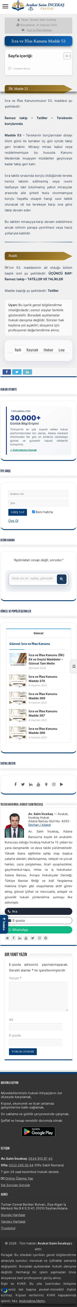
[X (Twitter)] (33, 938)
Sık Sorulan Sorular (15, 1185)
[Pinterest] (45, 938)
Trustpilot (8, 1228)
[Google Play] (61, 784)
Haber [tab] (48, 350)
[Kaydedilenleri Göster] (74, 666)
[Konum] (46, 784)
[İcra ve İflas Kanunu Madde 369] (18, 698)
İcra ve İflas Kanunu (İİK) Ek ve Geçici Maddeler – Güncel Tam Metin (46, 659)
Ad (11, 1020)
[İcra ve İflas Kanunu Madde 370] (18, 681)
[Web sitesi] (7, 938)
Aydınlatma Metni (32, 1301)
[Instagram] (39, 938)
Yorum (15, 978)
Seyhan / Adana (39, 825)
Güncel (38, 633)
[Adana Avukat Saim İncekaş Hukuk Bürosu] (38, 5)
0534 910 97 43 (40, 1159)
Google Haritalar (13, 1215)
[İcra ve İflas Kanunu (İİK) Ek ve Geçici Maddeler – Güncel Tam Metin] (18, 659)
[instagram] (53, 784)
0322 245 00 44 (21, 1165)
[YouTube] (26, 938)
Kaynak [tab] (32, 350)
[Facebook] (15, 784)
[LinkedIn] (30, 784)
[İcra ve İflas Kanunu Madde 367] (18, 715)
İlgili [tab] (18, 350)
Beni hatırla (44, 512)
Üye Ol (13, 521)
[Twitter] (23, 784)
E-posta (15, 1035)
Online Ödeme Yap (19, 1178)
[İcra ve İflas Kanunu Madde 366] (18, 733)
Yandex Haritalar (13, 1221)
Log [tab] (62, 350)
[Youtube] (38, 784)
